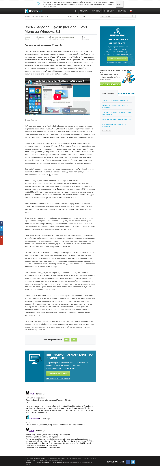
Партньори (38, 458)
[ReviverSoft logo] (34, 11)
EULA (46, 458)
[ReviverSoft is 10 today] (70, 11)
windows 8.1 (71, 37)
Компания (29, 458)
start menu (55, 37)
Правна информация (57, 458)
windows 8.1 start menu (56, 39)
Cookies (27, 464)
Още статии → (106, 131)
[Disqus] (60, 419)
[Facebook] (128, 463)
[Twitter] (133, 463)
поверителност (87, 463)
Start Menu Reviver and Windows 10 (115, 100)
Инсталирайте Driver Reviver (58, 378)
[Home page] (75, 11)
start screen (63, 37)
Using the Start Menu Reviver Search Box (117, 119)
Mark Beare (27, 38)
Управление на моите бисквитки (49, 461)
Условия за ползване (73, 463)
